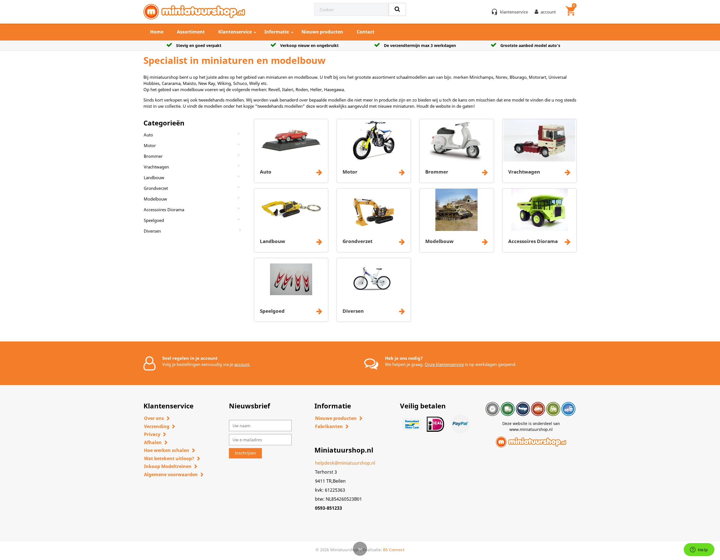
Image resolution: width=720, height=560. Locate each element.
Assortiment (191, 32)
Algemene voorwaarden (171, 474)
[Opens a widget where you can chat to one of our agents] (698, 550)
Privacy (152, 434)
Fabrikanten (329, 426)
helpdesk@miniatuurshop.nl (345, 463)
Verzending (156, 426)
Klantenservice (235, 32)
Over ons (154, 418)
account (241, 364)
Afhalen (153, 442)
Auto (148, 135)
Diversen (152, 231)
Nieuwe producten (322, 32)
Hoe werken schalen (166, 450)
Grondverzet (156, 188)
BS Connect (393, 549)
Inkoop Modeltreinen (168, 466)
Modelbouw (155, 199)
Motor (150, 145)
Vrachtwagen (156, 167)
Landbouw (154, 177)
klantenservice (514, 12)
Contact (365, 32)
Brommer (153, 156)
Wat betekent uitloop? (169, 458)
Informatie (276, 32)
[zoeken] (397, 9)
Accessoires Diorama (164, 209)
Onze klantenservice (444, 364)
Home (156, 32)
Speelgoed (154, 220)
